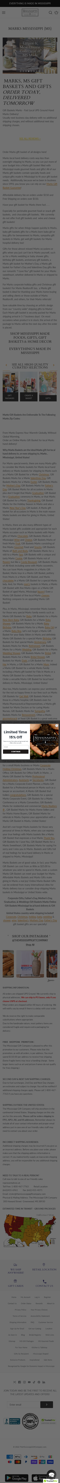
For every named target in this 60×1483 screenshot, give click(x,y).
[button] (51, 1474)
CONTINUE (15, 751)
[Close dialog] (56, 725)
